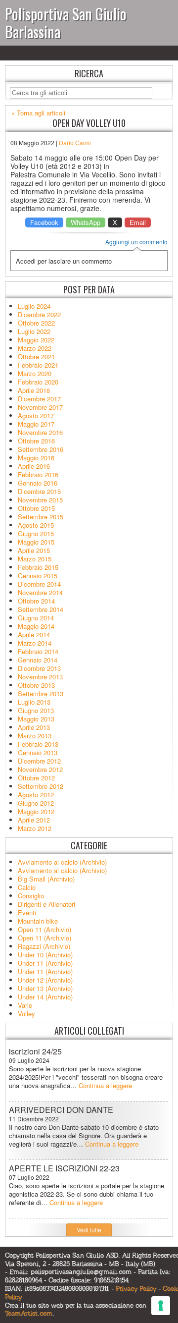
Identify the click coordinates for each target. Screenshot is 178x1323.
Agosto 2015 (36, 525)
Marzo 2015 (34, 558)
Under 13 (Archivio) (45, 988)
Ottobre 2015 (36, 508)
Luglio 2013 (34, 702)
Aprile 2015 (34, 550)
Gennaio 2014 (37, 659)
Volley (26, 1013)
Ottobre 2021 (36, 356)
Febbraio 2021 (38, 365)
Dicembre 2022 (39, 314)
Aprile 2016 (34, 466)
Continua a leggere (105, 1085)
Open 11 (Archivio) (44, 929)
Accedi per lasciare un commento (64, 261)
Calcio (27, 887)
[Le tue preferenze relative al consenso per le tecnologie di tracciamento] (160, 1305)
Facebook (44, 222)
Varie (25, 1005)
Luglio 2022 (34, 331)
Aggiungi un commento (136, 242)
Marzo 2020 (34, 373)
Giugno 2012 (36, 803)
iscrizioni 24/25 (35, 1051)
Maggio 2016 (36, 457)
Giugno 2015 (36, 533)
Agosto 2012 (36, 794)
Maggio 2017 (36, 424)
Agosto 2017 (36, 415)
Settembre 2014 (40, 609)
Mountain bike (38, 921)
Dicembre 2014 (39, 584)
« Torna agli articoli (38, 113)
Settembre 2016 (40, 449)
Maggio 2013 (36, 718)
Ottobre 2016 (36, 440)
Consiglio (31, 895)
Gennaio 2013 (37, 752)
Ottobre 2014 (36, 601)
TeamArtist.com (28, 1313)
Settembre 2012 (40, 786)
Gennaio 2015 (37, 575)
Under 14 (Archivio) (45, 996)
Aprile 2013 (34, 727)
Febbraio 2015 (38, 567)
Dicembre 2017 (39, 398)
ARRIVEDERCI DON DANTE (61, 1109)
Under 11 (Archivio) (45, 963)
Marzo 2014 (34, 643)
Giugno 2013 (36, 710)
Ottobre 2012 (36, 777)
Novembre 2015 (40, 499)
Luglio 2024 (34, 306)
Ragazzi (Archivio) (44, 946)
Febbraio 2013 (38, 744)
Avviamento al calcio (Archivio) (62, 862)
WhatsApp (85, 222)
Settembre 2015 (40, 516)
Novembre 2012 (40, 769)
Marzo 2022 (34, 348)
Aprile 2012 (34, 820)
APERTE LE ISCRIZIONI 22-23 (64, 1168)
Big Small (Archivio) (46, 878)
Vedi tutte (89, 1229)
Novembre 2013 (40, 676)
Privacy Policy (136, 1288)
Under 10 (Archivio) (45, 954)
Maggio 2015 (36, 542)
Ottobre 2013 (36, 685)
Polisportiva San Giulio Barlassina (66, 22)
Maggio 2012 (36, 811)
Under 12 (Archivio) (45, 980)
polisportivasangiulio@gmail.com (81, 1271)
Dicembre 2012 (39, 761)
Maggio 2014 (36, 626)
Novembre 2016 (40, 432)
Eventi (27, 912)
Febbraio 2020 (38, 381)
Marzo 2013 (34, 735)
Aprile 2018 (34, 390)
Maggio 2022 (36, 339)
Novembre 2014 (40, 592)
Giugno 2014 (36, 617)
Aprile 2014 (34, 634)
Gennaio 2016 (37, 483)
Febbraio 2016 (38, 474)
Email (138, 222)
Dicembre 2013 (39, 668)
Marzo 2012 (34, 828)
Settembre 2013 (40, 693)
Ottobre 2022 (36, 323)
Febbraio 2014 (38, 651)
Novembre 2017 (40, 407)
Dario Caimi (75, 142)
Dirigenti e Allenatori (46, 904)
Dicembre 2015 (39, 491)
